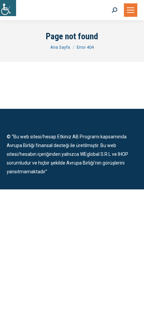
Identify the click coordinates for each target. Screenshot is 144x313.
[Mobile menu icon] (130, 10)
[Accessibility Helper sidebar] (8, 8)
